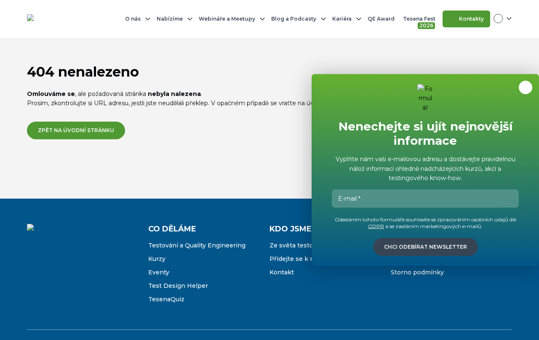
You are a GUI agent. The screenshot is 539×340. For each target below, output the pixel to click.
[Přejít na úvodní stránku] (54, 19)
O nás (133, 19)
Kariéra (342, 19)
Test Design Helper (178, 286)
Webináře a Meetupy (227, 19)
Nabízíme (170, 19)
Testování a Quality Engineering (196, 245)
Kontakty (471, 19)
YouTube (86, 271)
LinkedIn (69, 271)
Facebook (33, 271)
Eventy (158, 272)
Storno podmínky (417, 272)
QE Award (381, 19)
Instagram (51, 271)
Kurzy (156, 259)
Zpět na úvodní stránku (76, 130)
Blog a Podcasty (293, 19)
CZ (503, 19)
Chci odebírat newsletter (425, 247)
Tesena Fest (420, 21)
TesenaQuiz (166, 299)
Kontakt (282, 272)
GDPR (376, 226)
